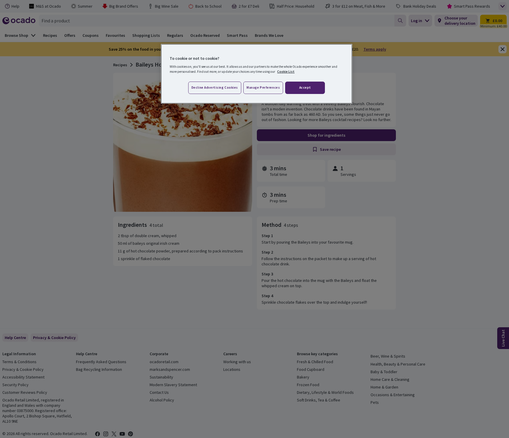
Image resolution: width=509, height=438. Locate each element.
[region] (256, 74)
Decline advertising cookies (214, 87)
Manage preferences (263, 87)
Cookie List (286, 72)
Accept (305, 87)
